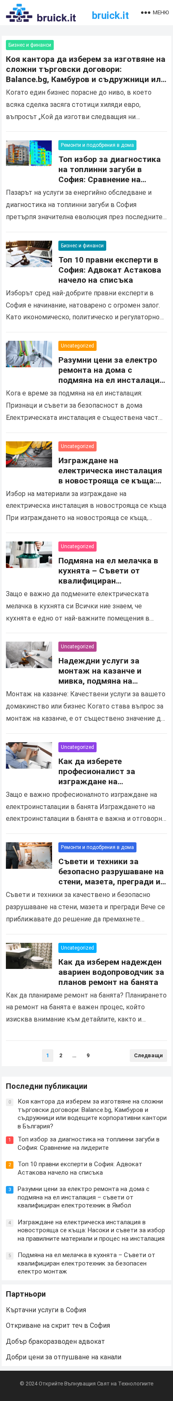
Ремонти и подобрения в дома (97, 145)
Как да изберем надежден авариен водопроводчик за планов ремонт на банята (111, 972)
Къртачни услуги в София (46, 1310)
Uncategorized (77, 346)
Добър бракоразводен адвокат (55, 1341)
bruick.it (110, 15)
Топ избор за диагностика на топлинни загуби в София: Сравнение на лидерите (109, 174)
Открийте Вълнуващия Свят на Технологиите (96, 1383)
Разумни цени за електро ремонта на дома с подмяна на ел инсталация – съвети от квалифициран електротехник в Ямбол (111, 380)
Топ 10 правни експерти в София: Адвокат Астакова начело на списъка (109, 270)
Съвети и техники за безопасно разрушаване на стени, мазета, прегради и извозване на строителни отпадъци (111, 882)
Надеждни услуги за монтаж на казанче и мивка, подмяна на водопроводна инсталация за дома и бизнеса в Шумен (112, 681)
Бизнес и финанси (29, 45)
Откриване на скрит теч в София (58, 1325)
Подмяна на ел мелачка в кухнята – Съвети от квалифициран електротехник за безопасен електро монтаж (112, 581)
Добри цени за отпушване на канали (63, 1357)
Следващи (148, 1055)
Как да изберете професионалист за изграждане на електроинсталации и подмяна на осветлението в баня (109, 786)
